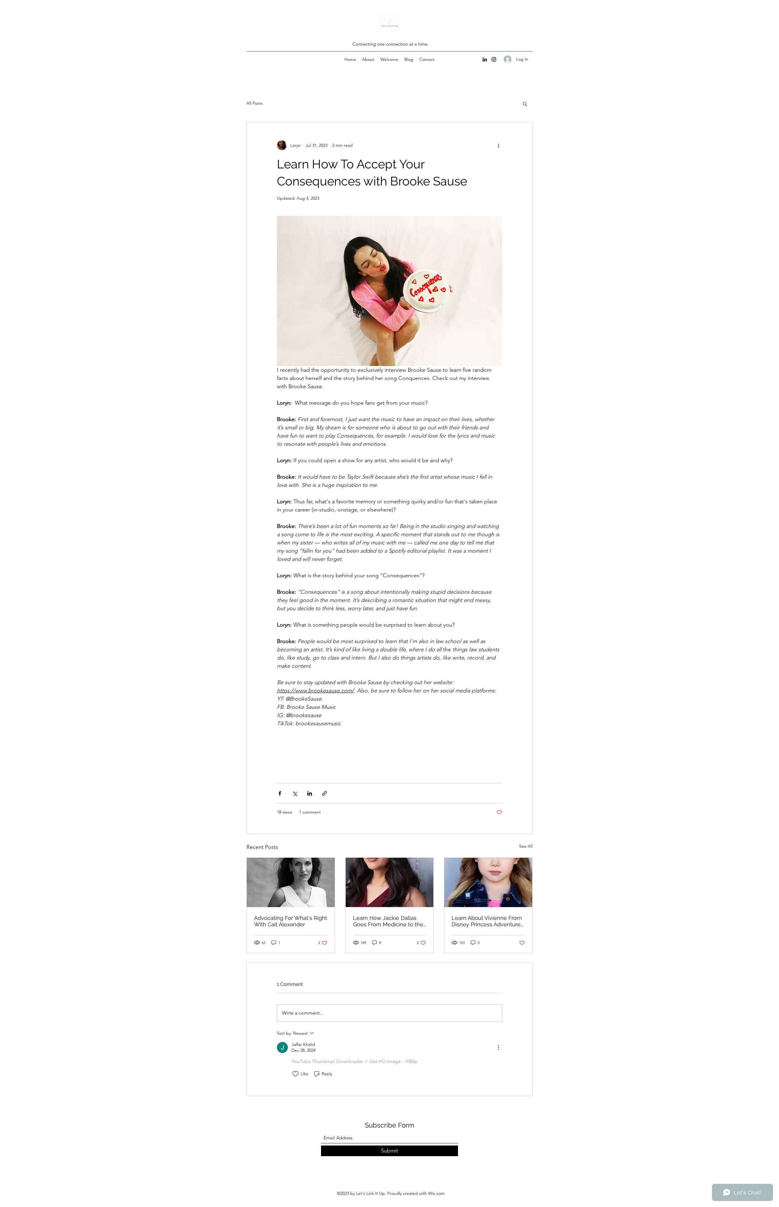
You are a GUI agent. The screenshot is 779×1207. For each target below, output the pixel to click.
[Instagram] (494, 59)
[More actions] (498, 145)
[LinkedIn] (485, 59)
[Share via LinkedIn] (310, 793)
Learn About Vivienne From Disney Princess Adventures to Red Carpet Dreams (487, 921)
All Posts (254, 103)
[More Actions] (498, 1047)
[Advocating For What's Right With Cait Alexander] (291, 882)
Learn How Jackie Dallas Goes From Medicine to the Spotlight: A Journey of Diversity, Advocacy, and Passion (388, 921)
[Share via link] (324, 793)
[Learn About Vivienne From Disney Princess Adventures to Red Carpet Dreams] (488, 882)
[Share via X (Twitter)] (295, 793)
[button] (525, 103)
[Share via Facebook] (280, 793)
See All (526, 846)
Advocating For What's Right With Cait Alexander (290, 921)
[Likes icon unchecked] (295, 1074)
